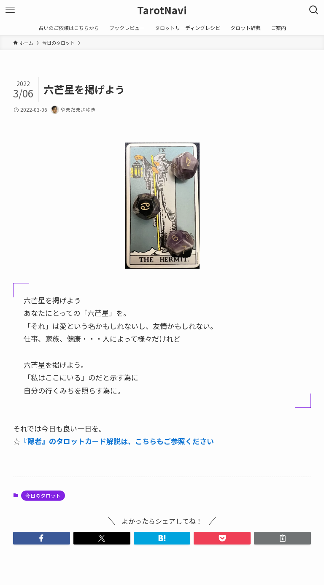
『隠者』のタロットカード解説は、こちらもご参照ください (117, 441)
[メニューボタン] (10, 10)
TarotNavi (162, 10)
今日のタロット (43, 495)
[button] (41, 538)
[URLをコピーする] (282, 538)
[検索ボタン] (314, 10)
